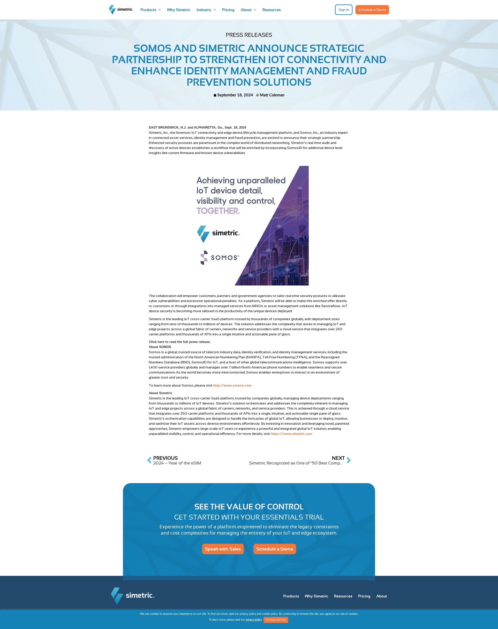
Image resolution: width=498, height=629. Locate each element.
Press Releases (249, 35)
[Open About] (254, 10)
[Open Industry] (214, 10)
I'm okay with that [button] (276, 620)
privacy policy (254, 619)
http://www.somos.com (232, 385)
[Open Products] (159, 10)
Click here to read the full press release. (180, 342)
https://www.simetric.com (291, 434)
